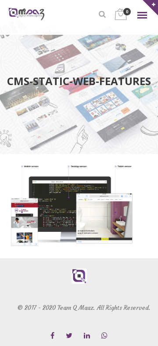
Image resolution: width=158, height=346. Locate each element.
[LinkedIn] (86, 336)
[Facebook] (52, 336)
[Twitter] (69, 336)
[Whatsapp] (104, 336)
